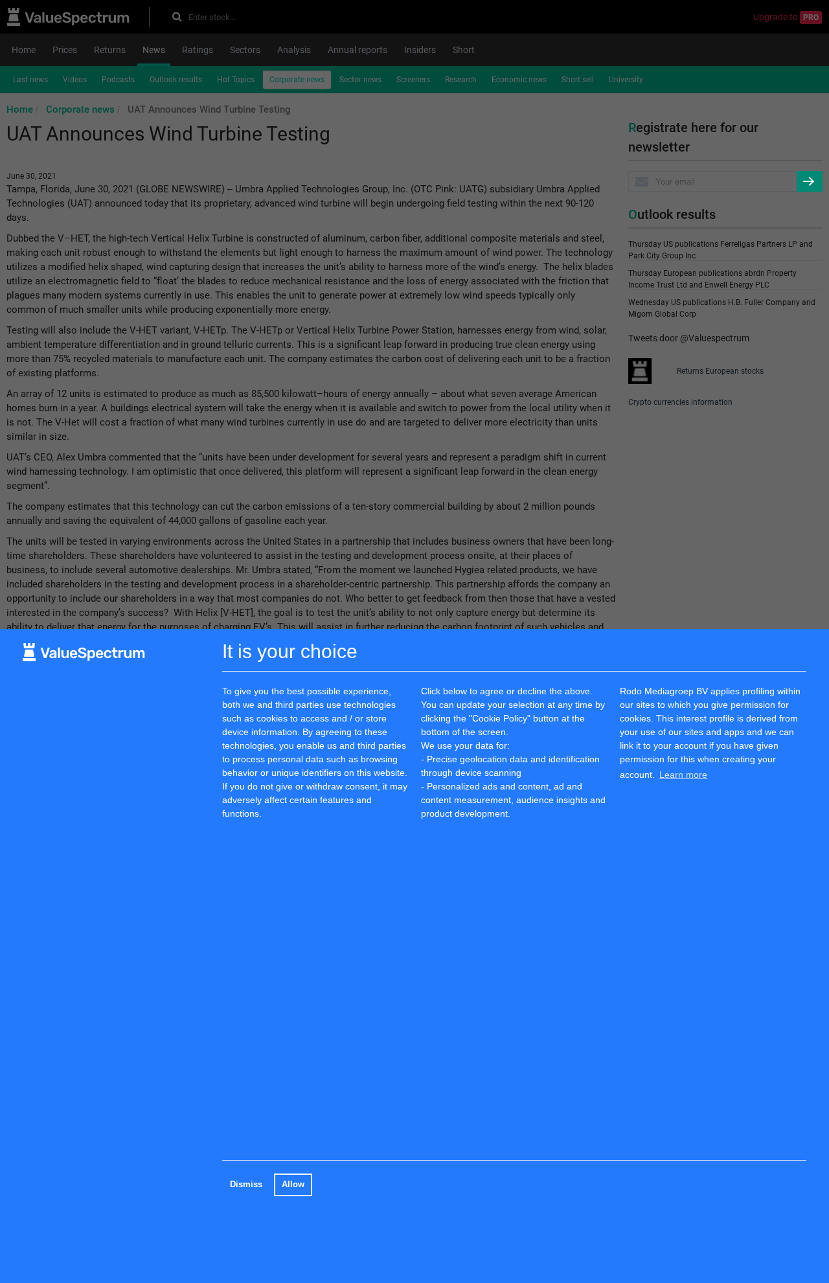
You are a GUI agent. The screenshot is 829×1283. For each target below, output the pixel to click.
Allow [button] (293, 1184)
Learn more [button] (683, 774)
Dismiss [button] (246, 1184)
